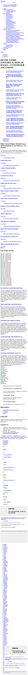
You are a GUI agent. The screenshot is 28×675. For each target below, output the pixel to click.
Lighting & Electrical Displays (12, 40)
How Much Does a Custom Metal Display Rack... (12, 288)
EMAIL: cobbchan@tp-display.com (11, 432)
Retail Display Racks (5, 437)
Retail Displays (6, 13)
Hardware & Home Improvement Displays (15, 38)
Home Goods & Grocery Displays (13, 37)
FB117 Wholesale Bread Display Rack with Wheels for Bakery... (15, 127)
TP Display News (7, 47)
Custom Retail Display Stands (16, 437)
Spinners (8, 19)
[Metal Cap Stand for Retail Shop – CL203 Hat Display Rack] (15, 98)
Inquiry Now (3, 421)
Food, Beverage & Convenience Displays (15, 35)
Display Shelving (9, 26)
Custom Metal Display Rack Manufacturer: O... (12, 336)
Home (4, 8)
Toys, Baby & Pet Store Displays (13, 30)
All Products (21, 438)
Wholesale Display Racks (12, 438)
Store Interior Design (10, 27)
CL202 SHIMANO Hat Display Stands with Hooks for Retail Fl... (15, 119)
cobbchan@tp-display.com (9, 467)
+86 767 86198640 (7, 454)
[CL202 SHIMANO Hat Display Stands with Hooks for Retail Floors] (15, 116)
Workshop (5, 411)
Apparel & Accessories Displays (13, 33)
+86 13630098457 (7, 457)
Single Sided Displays (10, 21)
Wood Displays (9, 14)
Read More (3, 155)
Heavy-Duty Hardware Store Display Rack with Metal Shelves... (14, 85)
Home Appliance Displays (11, 41)
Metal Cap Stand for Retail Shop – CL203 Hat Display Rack (15, 102)
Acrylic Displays (9, 16)
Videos (4, 43)
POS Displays (9, 20)
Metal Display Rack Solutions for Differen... (11, 320)
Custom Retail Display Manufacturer (11, 410)
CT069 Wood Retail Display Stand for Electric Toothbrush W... (14, 76)
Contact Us (5, 48)
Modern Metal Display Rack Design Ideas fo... (11, 304)
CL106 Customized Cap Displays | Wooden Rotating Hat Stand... (15, 135)
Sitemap (23, 436)
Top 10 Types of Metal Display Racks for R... (11, 353)
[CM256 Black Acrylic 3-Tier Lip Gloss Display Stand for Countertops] (15, 91)
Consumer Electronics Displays (12, 36)
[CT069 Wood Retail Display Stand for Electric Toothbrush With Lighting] (15, 72)
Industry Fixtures (7, 29)
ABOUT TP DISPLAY (8, 9)
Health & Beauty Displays (11, 31)
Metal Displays (9, 15)
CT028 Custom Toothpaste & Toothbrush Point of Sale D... (14, 111)
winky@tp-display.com (8, 469)
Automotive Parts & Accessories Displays (15, 32)
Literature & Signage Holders (12, 42)
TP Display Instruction (11, 10)
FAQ (4, 49)
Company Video (9, 44)
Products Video (9, 46)
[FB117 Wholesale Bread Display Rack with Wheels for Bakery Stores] (15, 124)
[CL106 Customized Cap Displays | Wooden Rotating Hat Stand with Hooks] (15, 131)
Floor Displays (9, 18)
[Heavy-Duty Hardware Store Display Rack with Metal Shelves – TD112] (15, 81)
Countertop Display (10, 25)
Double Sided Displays (11, 23)
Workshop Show (9, 12)
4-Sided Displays (9, 24)
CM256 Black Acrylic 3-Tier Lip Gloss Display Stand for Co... (15, 94)
